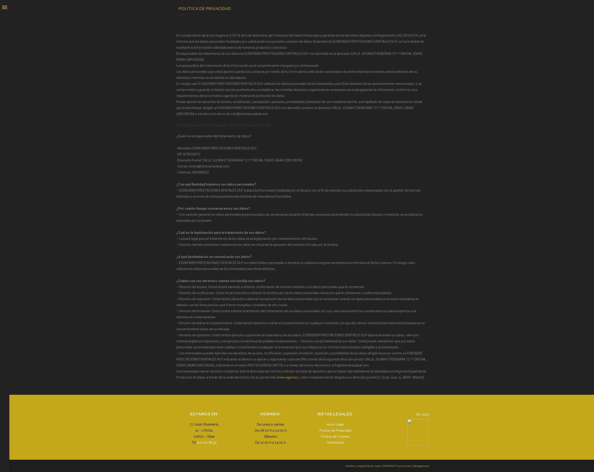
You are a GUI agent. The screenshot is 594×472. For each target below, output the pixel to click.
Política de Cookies (335, 436)
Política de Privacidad (335, 430)
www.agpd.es (287, 377)
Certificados (335, 442)
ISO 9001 (422, 414)
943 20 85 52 (207, 442)
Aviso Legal (335, 424)
